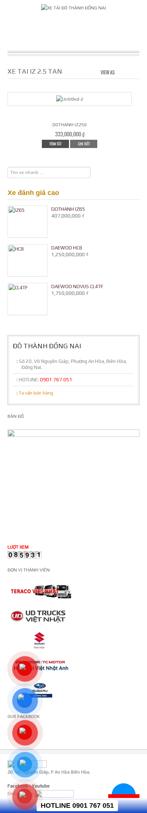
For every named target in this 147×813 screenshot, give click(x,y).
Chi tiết (84, 144)
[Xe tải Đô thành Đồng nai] (73, 8)
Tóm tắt (55, 144)
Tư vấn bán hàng (36, 393)
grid (122, 71)
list (134, 71)
